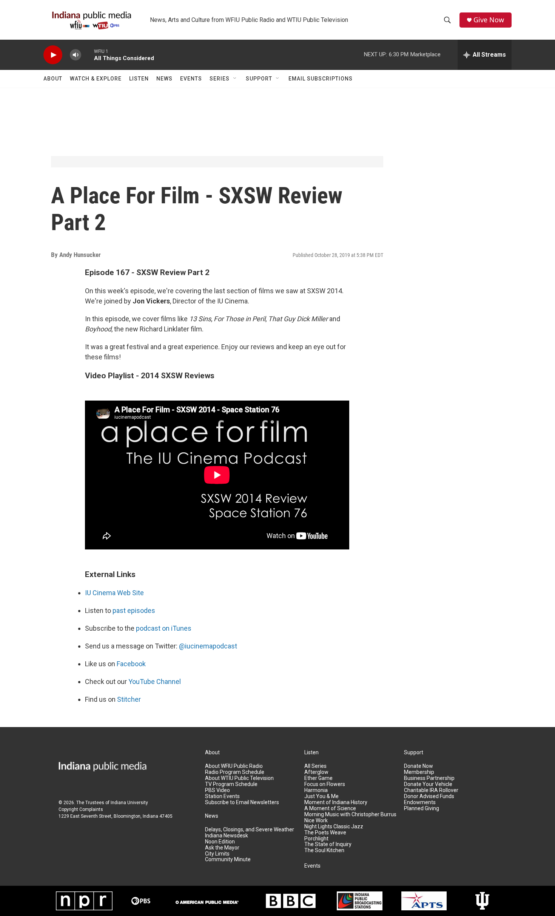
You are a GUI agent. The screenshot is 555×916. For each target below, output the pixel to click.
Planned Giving (421, 808)
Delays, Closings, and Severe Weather (249, 829)
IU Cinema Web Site (114, 593)
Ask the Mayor (222, 848)
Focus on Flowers (324, 784)
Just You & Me (321, 796)
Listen (139, 79)
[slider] (87, 55)
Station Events (222, 796)
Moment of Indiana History (335, 802)
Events (191, 79)
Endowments (420, 802)
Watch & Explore (96, 79)
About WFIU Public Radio (234, 766)
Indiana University (129, 802)
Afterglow (316, 772)
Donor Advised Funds (429, 796)
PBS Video (217, 790)
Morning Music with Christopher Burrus (350, 814)
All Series (315, 766)
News (164, 79)
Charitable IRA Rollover (431, 790)
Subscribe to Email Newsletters (242, 802)
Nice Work (316, 820)
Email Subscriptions (320, 79)
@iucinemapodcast (208, 646)
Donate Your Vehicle (428, 784)
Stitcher (129, 699)
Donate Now (418, 766)
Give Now (488, 20)
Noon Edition (220, 842)
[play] (53, 55)
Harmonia (316, 790)
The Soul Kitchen (324, 850)
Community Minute (228, 859)
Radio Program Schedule (234, 772)
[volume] (75, 54)
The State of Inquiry (328, 844)
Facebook (131, 664)
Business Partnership (429, 778)
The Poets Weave (325, 833)
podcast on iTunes (163, 628)
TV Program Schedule (231, 784)
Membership (419, 772)
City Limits (217, 854)
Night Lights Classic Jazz (333, 826)
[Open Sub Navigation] (235, 79)
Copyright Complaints (81, 809)
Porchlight (316, 839)
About (52, 79)
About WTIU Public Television (239, 778)
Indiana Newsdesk (226, 836)
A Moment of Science (330, 808)
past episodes (134, 610)
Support (259, 79)
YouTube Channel (154, 681)
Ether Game (318, 778)
